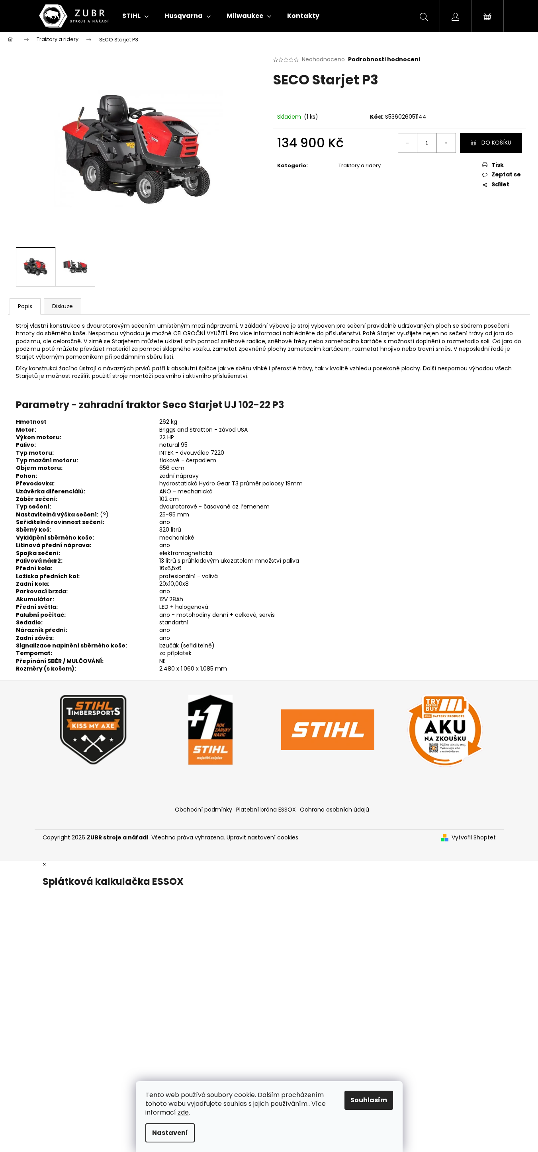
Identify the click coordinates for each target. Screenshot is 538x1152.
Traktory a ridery (359, 165)
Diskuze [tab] (62, 306)
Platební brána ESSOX (266, 810)
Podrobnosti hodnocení (384, 59)
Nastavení (170, 1132)
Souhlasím (368, 1100)
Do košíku (496, 143)
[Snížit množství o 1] (407, 143)
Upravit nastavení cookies (262, 837)
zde (183, 1112)
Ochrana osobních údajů (334, 810)
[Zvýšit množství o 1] (446, 143)
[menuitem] (135, 16)
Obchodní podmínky (203, 810)
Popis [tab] (25, 306)
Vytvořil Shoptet (474, 837)
